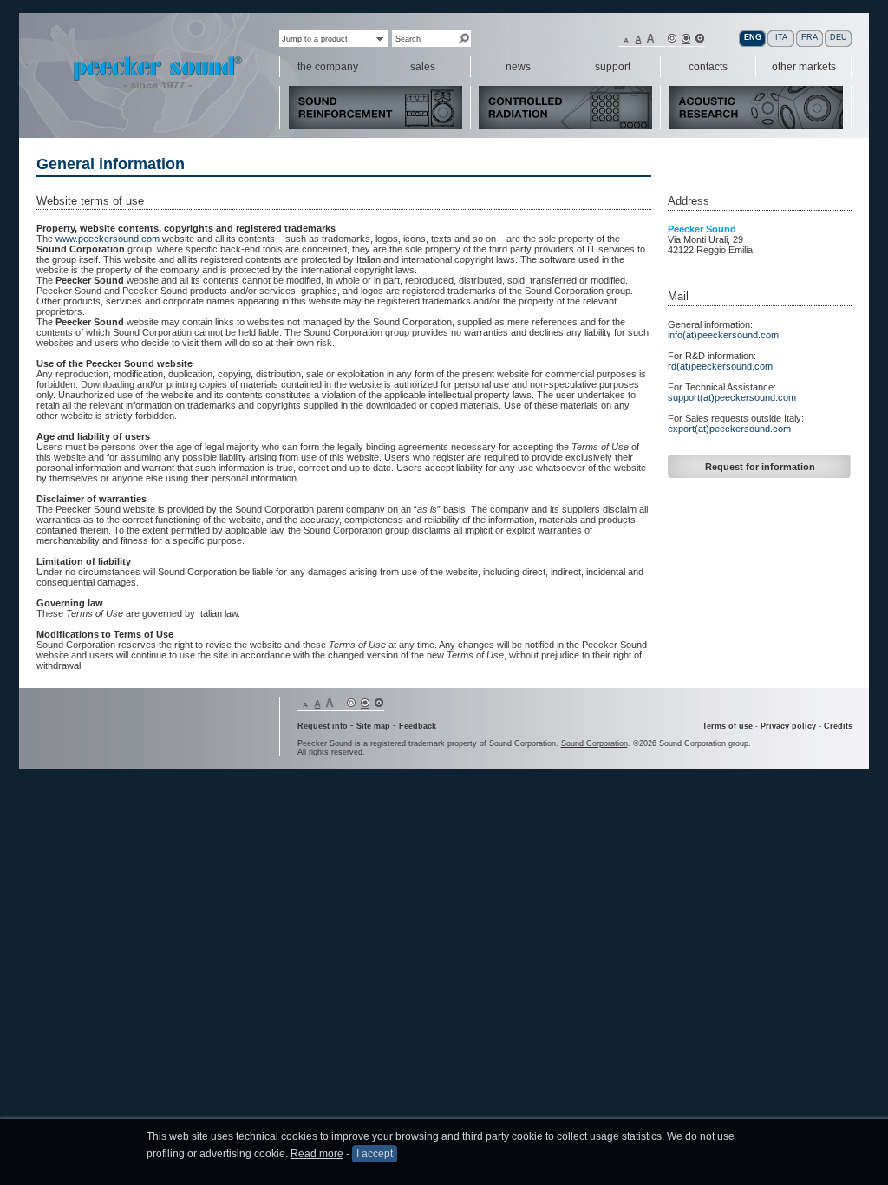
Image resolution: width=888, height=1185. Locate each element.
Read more (317, 1154)
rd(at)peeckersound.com (720, 366)
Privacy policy (788, 726)
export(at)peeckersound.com (729, 428)
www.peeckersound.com (108, 238)
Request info (322, 726)
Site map (373, 726)
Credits (838, 726)
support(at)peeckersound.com (732, 397)
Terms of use (727, 726)
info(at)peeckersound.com (723, 335)
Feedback (417, 726)
